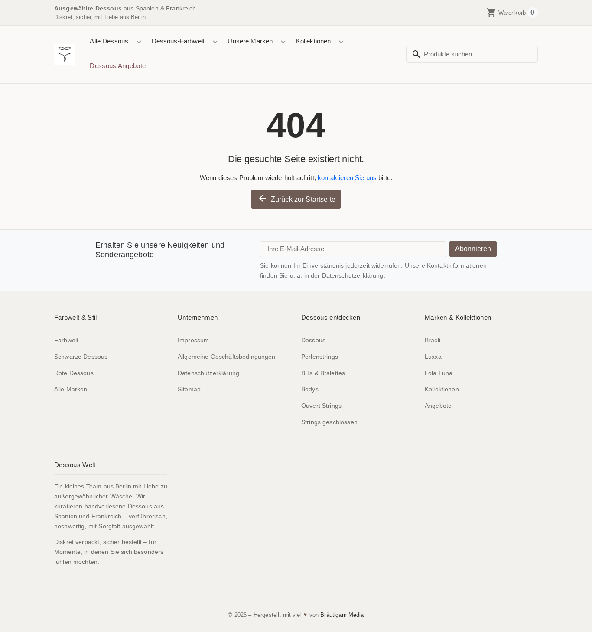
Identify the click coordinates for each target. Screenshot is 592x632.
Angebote (438, 405)
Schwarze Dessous (80, 356)
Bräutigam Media (342, 615)
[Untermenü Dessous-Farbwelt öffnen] (215, 42)
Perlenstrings (319, 356)
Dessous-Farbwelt (178, 41)
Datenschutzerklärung (208, 373)
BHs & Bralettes (323, 373)
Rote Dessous (74, 373)
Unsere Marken (250, 41)
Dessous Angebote (118, 65)
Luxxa (433, 356)
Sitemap (189, 389)
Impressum (193, 340)
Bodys (310, 389)
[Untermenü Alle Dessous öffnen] (139, 42)
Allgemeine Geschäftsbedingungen (227, 356)
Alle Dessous (109, 41)
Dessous (313, 340)
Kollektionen (313, 41)
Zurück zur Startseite (296, 198)
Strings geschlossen (329, 422)
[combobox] (472, 54)
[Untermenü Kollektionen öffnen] (341, 42)
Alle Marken (71, 389)
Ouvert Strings (321, 405)
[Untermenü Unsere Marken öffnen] (283, 42)
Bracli (432, 340)
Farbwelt (66, 340)
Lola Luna (438, 373)
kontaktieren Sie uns (347, 177)
